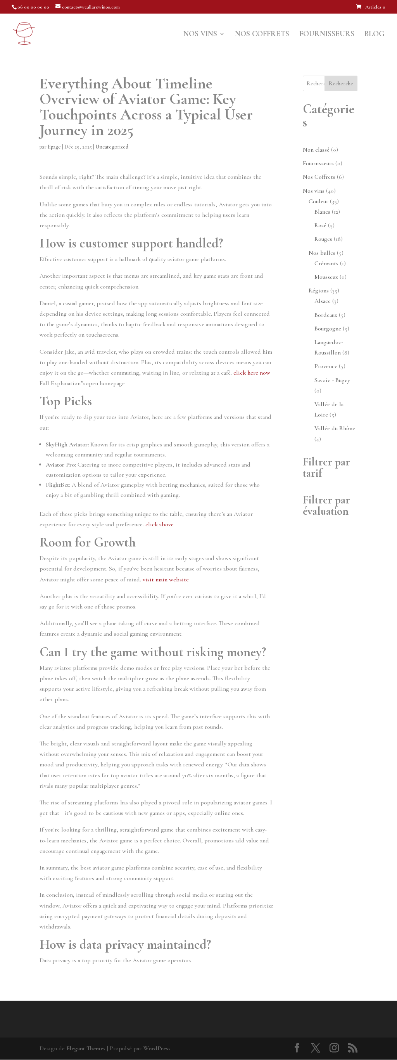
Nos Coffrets (262, 34)
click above (159, 524)
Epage (54, 147)
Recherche (341, 83)
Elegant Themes (85, 1048)
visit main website (166, 579)
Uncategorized (111, 147)
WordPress (157, 1048)
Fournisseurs (326, 34)
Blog (374, 34)
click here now (251, 373)
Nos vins (200, 34)
